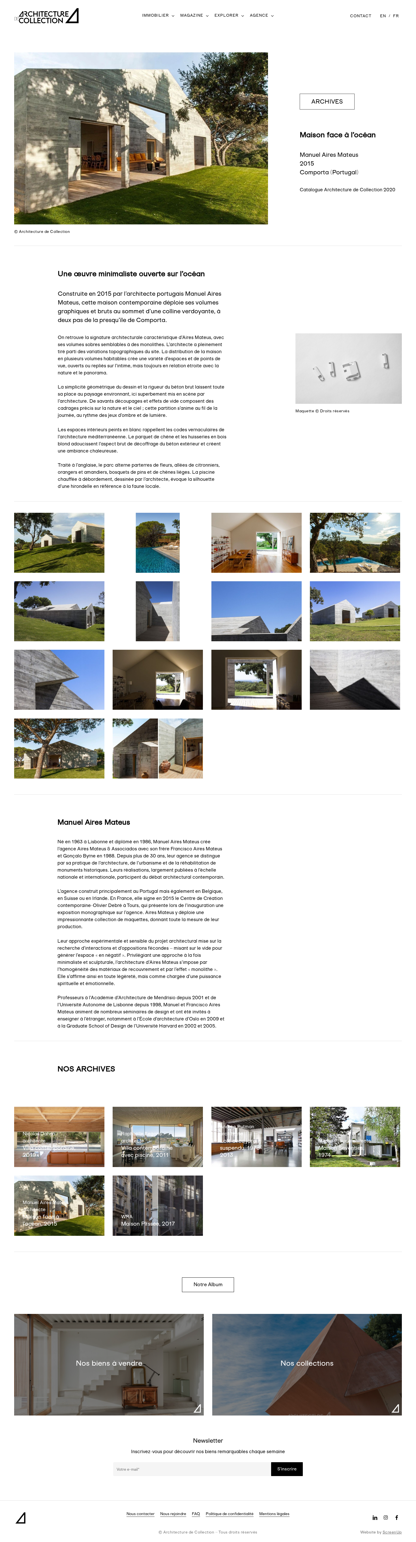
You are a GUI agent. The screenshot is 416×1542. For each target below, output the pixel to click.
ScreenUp (392, 1532)
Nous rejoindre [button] (173, 1513)
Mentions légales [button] (274, 1513)
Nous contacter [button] (140, 1513)
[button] (327, 101)
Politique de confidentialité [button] (230, 1513)
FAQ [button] (196, 1513)
